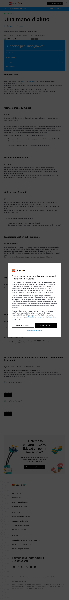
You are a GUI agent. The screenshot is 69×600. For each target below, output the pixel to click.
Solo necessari (22, 325)
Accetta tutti (46, 325)
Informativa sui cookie (34, 317)
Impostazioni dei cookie (34, 330)
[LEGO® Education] (18, 270)
